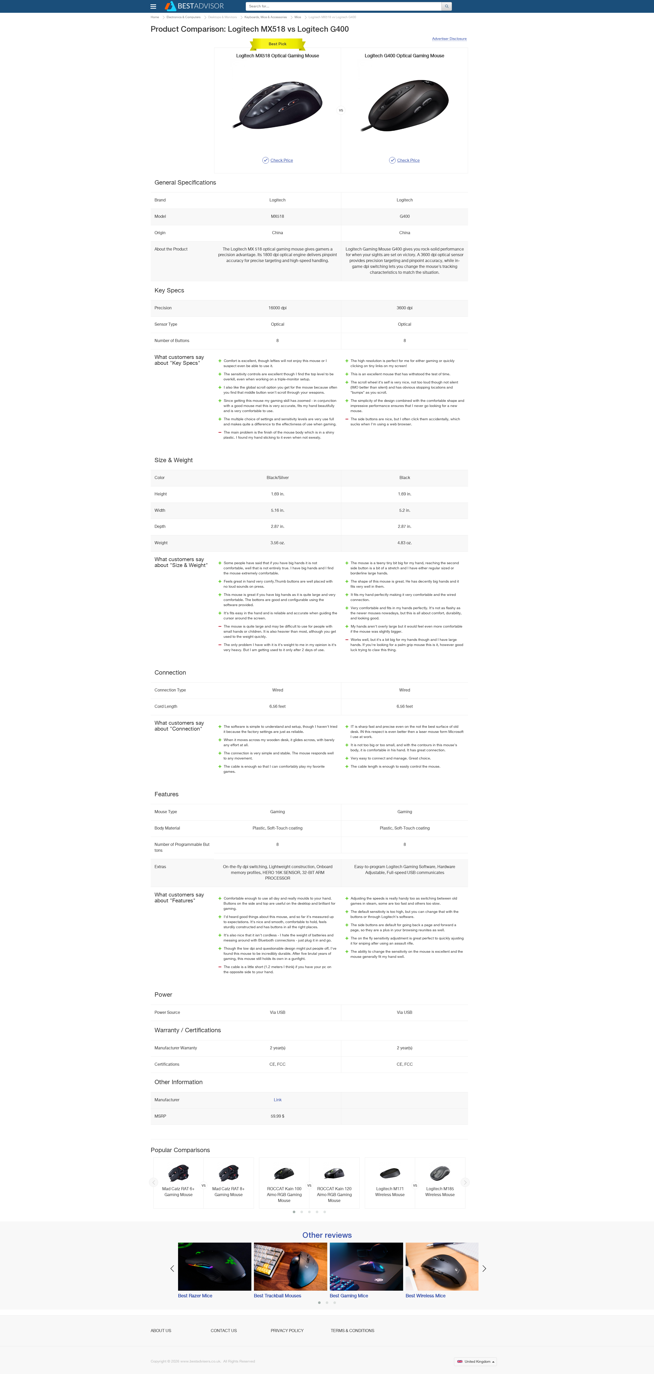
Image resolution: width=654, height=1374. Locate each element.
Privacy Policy (287, 1331)
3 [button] (309, 1212)
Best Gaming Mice (349, 1296)
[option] (203, 1183)
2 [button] (301, 1212)
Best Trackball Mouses (277, 1296)
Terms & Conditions (352, 1331)
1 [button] (294, 1212)
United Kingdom (478, 1362)
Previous (153, 1182)
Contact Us (224, 1331)
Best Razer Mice (195, 1296)
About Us (161, 1331)
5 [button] (324, 1212)
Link (278, 1100)
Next (465, 1182)
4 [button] (317, 1212)
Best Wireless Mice (426, 1296)
